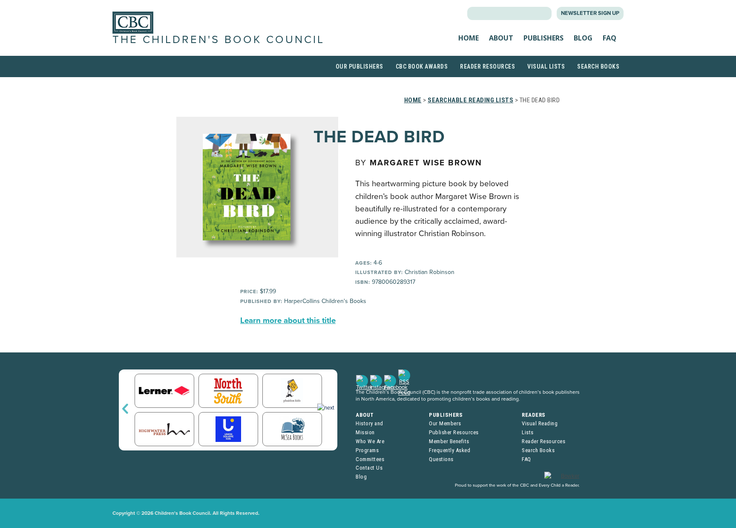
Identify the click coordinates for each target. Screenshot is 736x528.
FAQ (609, 38)
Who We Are (370, 441)
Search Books (598, 66)
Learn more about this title (288, 320)
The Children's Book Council (218, 39)
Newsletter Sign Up (590, 13)
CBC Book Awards (422, 66)
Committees (370, 459)
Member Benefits (449, 441)
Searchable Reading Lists (470, 100)
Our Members (445, 423)
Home (468, 38)
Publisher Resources (454, 432)
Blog (583, 38)
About (501, 38)
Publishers (543, 38)
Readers (534, 415)
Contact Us (369, 468)
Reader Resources (487, 66)
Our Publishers (359, 66)
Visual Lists (546, 66)
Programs (367, 450)
